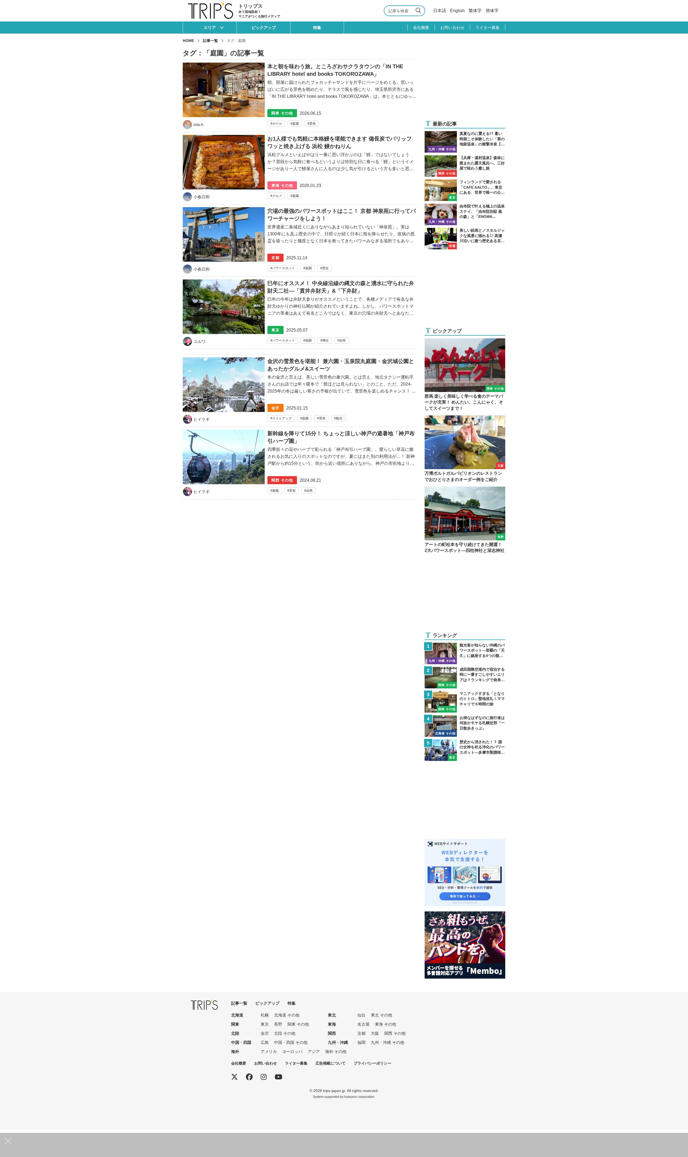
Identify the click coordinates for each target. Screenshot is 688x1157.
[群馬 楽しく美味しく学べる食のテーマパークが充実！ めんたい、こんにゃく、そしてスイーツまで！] (465, 374)
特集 (317, 27)
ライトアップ (282, 418)
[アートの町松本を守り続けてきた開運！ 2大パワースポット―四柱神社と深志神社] (465, 520)
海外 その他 (335, 1051)
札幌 (265, 1015)
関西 (332, 1033)
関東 (235, 1024)
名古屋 (363, 1024)
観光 (339, 418)
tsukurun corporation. (359, 1096)
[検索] (419, 11)
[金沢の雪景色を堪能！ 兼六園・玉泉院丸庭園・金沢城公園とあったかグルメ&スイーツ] (300, 392)
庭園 (295, 123)
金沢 (265, 1033)
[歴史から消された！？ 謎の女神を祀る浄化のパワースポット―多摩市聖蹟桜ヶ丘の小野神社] (465, 750)
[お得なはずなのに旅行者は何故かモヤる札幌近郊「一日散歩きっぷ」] (465, 726)
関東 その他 (298, 1024)
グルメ (277, 196)
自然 (342, 340)
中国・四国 (241, 1042)
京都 (361, 1033)
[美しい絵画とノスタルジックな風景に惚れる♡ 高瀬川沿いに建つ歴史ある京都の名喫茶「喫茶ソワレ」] (465, 238)
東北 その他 (381, 1015)
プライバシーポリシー (372, 1063)
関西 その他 (395, 1033)
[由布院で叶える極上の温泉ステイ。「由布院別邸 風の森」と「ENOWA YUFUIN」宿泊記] (465, 214)
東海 (332, 1024)
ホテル (277, 123)
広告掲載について (331, 1063)
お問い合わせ (452, 27)
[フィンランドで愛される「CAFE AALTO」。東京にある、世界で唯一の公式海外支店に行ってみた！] (465, 190)
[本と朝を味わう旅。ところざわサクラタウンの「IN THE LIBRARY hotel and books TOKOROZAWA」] (300, 96)
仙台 (361, 1015)
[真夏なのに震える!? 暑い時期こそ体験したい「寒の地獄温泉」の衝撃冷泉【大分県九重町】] (465, 142)
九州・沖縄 (338, 1042)
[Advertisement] (465, 81)
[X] (234, 1077)
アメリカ (269, 1051)
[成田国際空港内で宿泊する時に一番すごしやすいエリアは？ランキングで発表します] (465, 677)
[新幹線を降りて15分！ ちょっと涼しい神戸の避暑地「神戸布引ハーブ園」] (300, 464)
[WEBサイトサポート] (465, 842)
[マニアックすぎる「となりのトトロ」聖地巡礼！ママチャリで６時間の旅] (465, 702)
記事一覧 (210, 40)
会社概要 (421, 27)
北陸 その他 (284, 1033)
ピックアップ (264, 27)
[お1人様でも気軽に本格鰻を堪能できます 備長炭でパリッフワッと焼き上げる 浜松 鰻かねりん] (300, 169)
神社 (325, 340)
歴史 (325, 268)
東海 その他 (385, 1024)
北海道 (237, 1015)
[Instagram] (264, 1077)
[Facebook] (249, 1077)
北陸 (235, 1033)
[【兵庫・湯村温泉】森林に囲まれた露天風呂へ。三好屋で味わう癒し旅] (465, 166)
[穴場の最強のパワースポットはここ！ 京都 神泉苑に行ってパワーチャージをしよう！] (300, 241)
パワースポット (283, 268)
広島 (265, 1042)
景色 (312, 123)
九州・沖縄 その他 (387, 1042)
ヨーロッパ (292, 1051)
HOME (188, 40)
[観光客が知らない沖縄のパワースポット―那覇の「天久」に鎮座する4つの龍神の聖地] (465, 653)
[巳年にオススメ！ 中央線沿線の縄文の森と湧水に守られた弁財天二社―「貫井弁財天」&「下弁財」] (300, 314)
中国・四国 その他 (290, 1042)
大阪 (375, 1033)
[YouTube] (278, 1077)
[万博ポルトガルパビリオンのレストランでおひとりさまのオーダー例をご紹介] (465, 449)
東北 (332, 1015)
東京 (265, 1024)
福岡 (361, 1042)
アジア (314, 1051)
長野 (278, 1024)
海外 (235, 1051)
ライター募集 (487, 27)
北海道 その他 (286, 1015)
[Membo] (465, 914)
